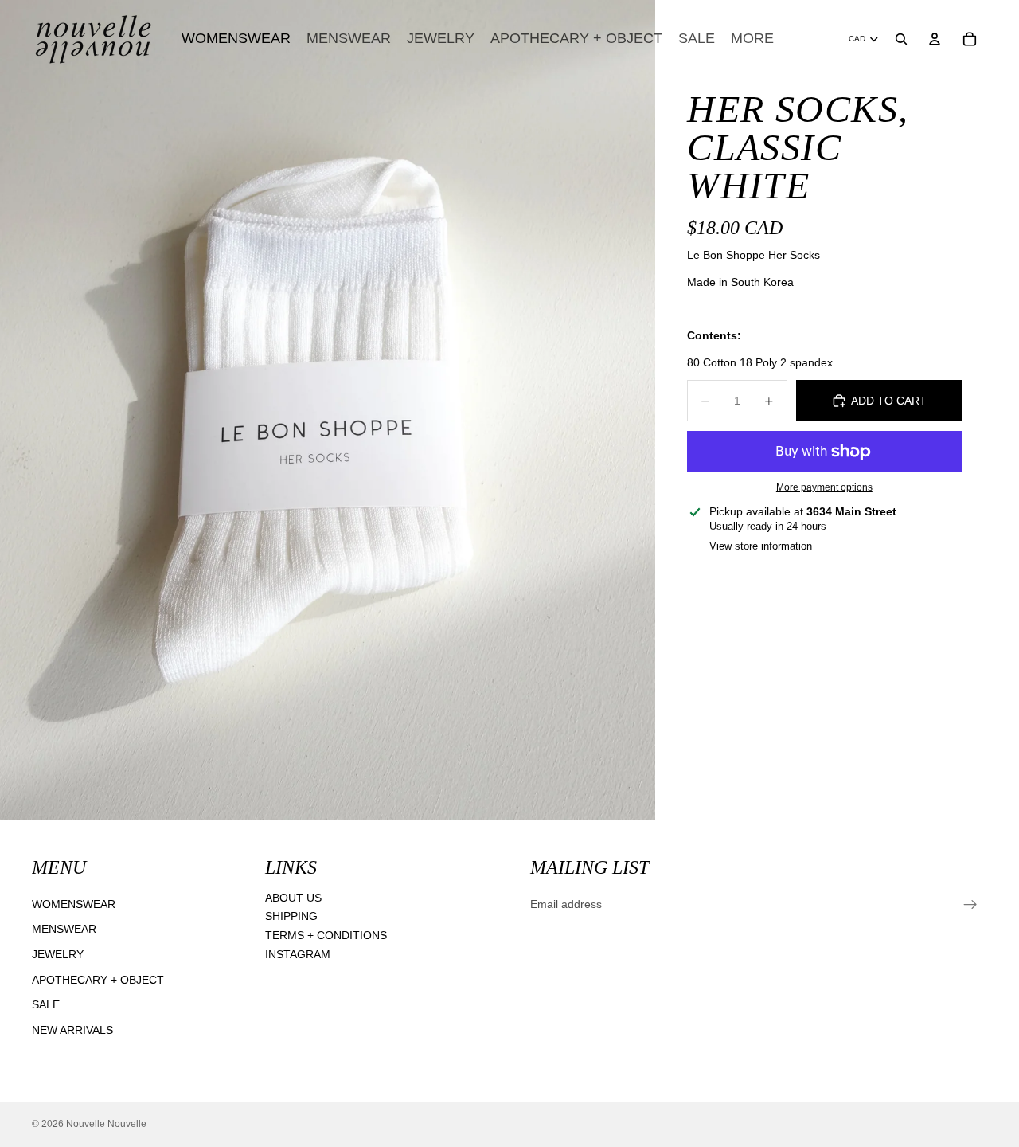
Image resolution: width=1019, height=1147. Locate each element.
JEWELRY (58, 954)
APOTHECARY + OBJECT (98, 979)
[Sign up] (970, 904)
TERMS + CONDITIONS (326, 935)
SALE (46, 1004)
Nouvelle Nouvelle (106, 1123)
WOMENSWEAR (73, 904)
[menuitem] (752, 38)
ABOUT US (293, 897)
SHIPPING (291, 916)
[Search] (901, 39)
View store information (760, 546)
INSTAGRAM (297, 953)
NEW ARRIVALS (72, 1030)
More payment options (824, 487)
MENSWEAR (64, 928)
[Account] (934, 39)
